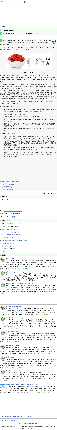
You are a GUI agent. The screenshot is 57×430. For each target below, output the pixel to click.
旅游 (14, 416)
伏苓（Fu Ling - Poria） (9, 184)
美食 (24, 416)
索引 (14, 420)
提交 (13, 216)
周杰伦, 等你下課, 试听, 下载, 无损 (11, 235)
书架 (11, 420)
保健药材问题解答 (8, 189)
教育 (11, 416)
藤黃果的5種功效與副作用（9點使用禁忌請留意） (16, 240)
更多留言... (3, 251)
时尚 (18, 416)
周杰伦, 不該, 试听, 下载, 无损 (10, 229)
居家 (8, 416)
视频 (31, 416)
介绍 (5, 420)
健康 (1, 416)
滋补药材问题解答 (7, 187)
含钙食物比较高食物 (7, 246)
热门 (8, 420)
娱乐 (5, 416)
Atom (22, 420)
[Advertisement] (28, 14)
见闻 (27, 416)
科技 (5, 26)
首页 (1, 26)
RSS (18, 420)
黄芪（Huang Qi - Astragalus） (11, 181)
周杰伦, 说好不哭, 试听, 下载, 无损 (11, 223)
